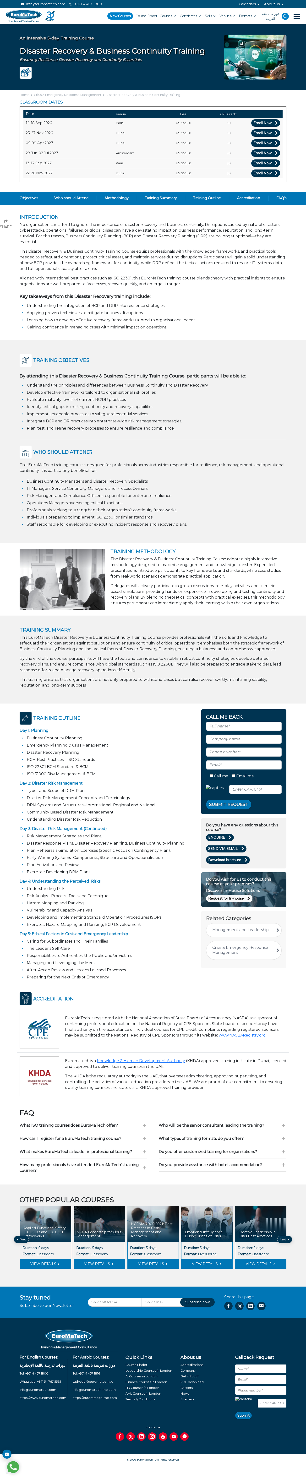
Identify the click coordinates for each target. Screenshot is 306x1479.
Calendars (247, 4)
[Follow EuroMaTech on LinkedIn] (6, 1454)
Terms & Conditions (140, 1399)
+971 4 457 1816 (89, 1373)
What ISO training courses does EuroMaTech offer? (69, 1125)
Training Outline (207, 198)
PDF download (192, 1382)
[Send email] (173, 1436)
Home (24, 95)
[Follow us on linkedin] (141, 1436)
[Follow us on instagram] (152, 1436)
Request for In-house (226, 898)
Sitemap (187, 1399)
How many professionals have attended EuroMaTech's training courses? (79, 1167)
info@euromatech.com (45, 4)
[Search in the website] (285, 16)
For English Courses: (39, 1357)
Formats (246, 16)
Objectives (29, 198)
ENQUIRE (216, 837)
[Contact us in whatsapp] (184, 1436)
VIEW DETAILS (43, 1264)
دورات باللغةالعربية (270, 16)
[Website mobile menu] (294, 16)
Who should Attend (71, 198)
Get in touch (189, 1376)
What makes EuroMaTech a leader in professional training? (76, 1151)
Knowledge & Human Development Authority (141, 1061)
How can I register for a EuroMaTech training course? (70, 1138)
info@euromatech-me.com (94, 1390)
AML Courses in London (143, 1393)
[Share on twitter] (239, 1306)
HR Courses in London (142, 1388)
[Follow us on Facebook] (120, 1436)
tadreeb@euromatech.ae (93, 1381)
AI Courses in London (142, 1376)
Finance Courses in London (146, 1382)
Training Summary (161, 198)
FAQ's (281, 198)
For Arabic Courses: (91, 1357)
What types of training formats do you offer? (201, 1138)
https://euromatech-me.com (95, 1398)
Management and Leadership (240, 930)
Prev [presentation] (22, 1239)
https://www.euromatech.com (43, 1398)
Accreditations (191, 1365)
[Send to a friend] (261, 1306)
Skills (209, 16)
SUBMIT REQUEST (228, 804)
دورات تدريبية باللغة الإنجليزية (43, 1365)
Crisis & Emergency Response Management (67, 95)
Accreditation (248, 198)
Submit (243, 1415)
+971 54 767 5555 (49, 1381)
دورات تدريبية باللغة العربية (94, 1365)
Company (188, 1370)
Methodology (117, 198)
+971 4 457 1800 (87, 4)
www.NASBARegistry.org (242, 1035)
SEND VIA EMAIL (223, 848)
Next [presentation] (283, 1239)
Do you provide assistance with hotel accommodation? (210, 1164)
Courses (166, 16)
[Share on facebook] (228, 1306)
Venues (225, 16)
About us (272, 4)
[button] (149, 1272)
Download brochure (224, 860)
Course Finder (146, 16)
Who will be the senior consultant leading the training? (211, 1125)
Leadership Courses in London (149, 1370)
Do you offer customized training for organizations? (208, 1151)
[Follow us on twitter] (130, 1436)
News (184, 1393)
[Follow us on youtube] (163, 1436)
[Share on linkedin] (250, 1306)
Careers (186, 1388)
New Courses (120, 16)
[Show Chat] (13, 1467)
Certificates (189, 16)
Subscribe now (197, 1302)
